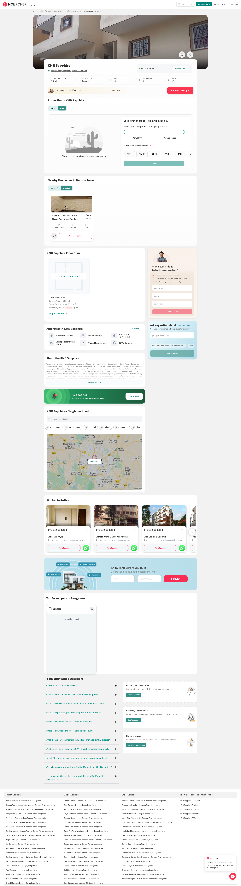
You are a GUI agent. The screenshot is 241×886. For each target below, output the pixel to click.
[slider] (124, 132)
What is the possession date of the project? (168, 345)
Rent (31, 5)
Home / (36, 11)
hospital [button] (92, 427)
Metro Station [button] (74, 427)
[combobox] (96, 419)
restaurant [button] (123, 427)
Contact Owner (75, 236)
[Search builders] (92, 609)
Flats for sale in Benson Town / (76, 11)
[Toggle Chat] (232, 876)
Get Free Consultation (136, 745)
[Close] (233, 858)
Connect (170, 311)
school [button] (107, 427)
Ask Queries (172, 353)
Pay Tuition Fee (186, 4)
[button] (69, 307)
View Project (64, 548)
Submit (154, 163)
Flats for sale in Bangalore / (51, 11)
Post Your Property (203, 4)
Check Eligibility (134, 695)
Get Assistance (133, 720)
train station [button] (55, 427)
